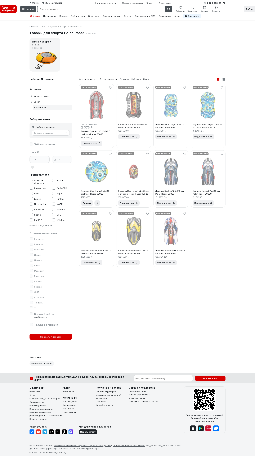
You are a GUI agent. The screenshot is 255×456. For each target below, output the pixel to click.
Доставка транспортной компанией (108, 396)
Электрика (93, 16)
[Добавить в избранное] (110, 87)
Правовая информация (41, 409)
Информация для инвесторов (45, 398)
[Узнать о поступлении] (97, 203)
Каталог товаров (38, 419)
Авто (177, 16)
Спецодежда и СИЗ (145, 16)
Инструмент (49, 16)
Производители (38, 405)
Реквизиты (35, 391)
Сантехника (165, 16)
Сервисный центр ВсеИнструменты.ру (139, 393)
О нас (32, 395)
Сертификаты (37, 402)
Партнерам (68, 408)
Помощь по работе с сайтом (143, 401)
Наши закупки (69, 412)
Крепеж (63, 16)
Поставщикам (70, 401)
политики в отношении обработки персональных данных (82, 445)
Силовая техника (111, 16)
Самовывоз (101, 401)
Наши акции (69, 391)
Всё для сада (78, 16)
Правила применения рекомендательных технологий (46, 414)
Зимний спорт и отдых (41, 43)
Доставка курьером (106, 391)
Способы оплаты (104, 405)
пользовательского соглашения (129, 445)
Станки (127, 16)
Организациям (70, 405)
